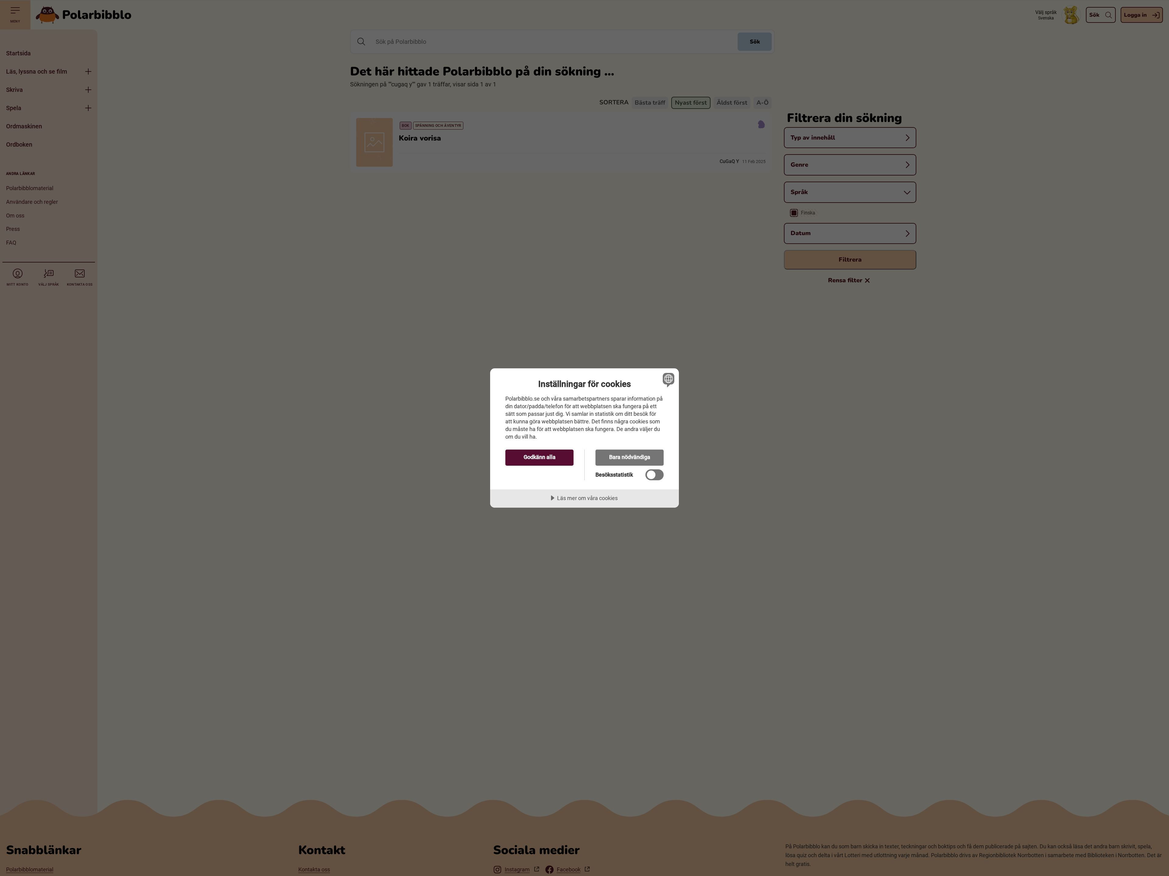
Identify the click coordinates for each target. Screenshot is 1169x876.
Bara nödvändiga (629, 457)
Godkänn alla (540, 457)
